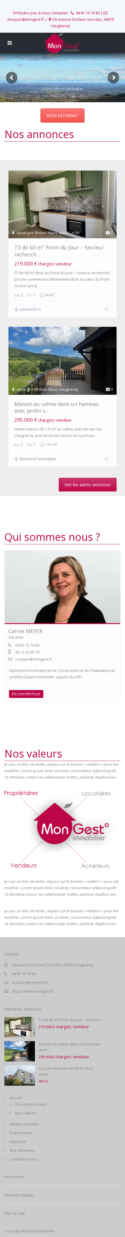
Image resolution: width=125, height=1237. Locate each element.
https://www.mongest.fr (32, 991)
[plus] (32, 285)
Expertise (18, 1141)
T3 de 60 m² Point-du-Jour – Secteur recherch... (59, 251)
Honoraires (14, 1176)
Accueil (16, 1097)
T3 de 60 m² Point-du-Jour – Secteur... (70, 1019)
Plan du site (14, 1213)
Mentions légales (19, 1195)
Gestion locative (24, 1124)
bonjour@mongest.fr (30, 982)
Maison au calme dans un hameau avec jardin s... (56, 407)
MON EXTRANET (62, 115)
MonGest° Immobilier (38, 458)
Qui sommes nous (31, 1104)
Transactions (21, 1132)
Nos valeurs (25, 1113)
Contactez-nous (24, 1159)
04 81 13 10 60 (88, 12)
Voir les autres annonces (88, 484)
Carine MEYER (25, 631)
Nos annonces (22, 1150)
